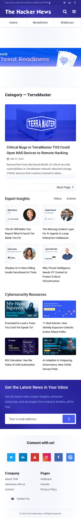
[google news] (70, 457)
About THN (11, 479)
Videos (58, 198)
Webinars (67, 22)
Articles (71, 198)
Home (13, 22)
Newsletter (40, 22)
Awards (44, 484)
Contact (9, 489)
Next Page (65, 187)
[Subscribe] (69, 419)
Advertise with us (15, 484)
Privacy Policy (48, 489)
